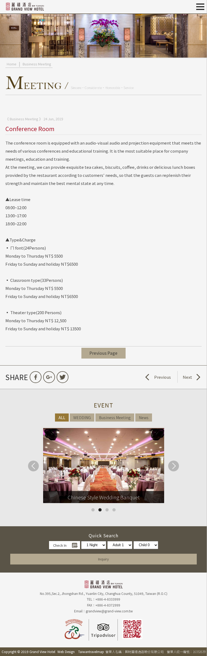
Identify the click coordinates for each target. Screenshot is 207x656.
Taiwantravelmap (91, 651)
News (144, 417)
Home (11, 63)
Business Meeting (37, 63)
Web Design (66, 651)
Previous (162, 377)
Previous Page (103, 353)
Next (187, 377)
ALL (61, 417)
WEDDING (82, 417)
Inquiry (103, 559)
